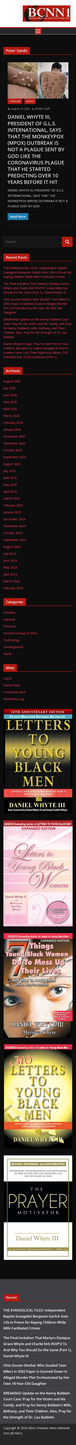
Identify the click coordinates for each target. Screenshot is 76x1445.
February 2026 (13, 423)
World (30, 101)
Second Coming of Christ (20, 633)
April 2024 (10, 574)
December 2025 (14, 436)
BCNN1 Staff (42, 109)
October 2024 (12, 533)
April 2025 (10, 492)
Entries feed (11, 685)
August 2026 (11, 381)
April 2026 (10, 409)
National (9, 619)
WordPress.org (13, 699)
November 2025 (14, 443)
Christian (14, 101)
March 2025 (11, 498)
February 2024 (13, 588)
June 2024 (10, 560)
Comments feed (14, 692)
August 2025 (11, 464)
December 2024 (14, 519)
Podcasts (9, 626)
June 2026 (10, 395)
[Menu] (38, 31)
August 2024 (11, 547)
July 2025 (9, 471)
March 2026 (11, 416)
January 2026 (12, 429)
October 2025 (12, 450)
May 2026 (10, 402)
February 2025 (13, 505)
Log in (7, 678)
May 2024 (10, 567)
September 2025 (14, 457)
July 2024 (9, 554)
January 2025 (12, 512)
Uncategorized (13, 647)
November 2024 (14, 526)
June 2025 (10, 478)
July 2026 (9, 388)
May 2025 (10, 485)
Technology (11, 640)
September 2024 (14, 540)
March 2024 (11, 581)
